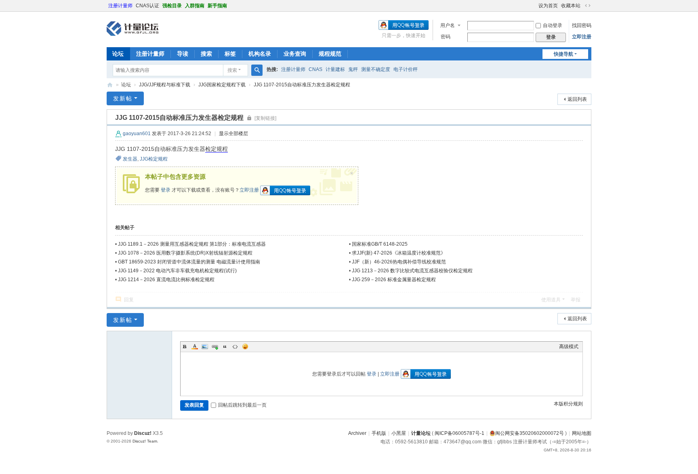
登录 (165, 190)
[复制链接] (265, 118)
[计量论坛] (132, 28)
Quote (225, 346)
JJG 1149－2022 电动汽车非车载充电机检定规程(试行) (177, 271)
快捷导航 (563, 54)
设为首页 (548, 5)
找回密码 (581, 25)
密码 (445, 37)
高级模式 (568, 346)
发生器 (130, 159)
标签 (230, 53)
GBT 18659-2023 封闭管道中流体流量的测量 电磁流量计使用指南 (189, 262)
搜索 (206, 53)
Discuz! (142, 433)
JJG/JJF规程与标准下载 (164, 85)
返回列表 (577, 99)
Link (215, 346)
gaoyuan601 (137, 133)
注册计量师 (120, 5)
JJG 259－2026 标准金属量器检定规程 (394, 279)
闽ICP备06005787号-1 (459, 433)
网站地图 (581, 433)
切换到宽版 (587, 5)
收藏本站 (570, 5)
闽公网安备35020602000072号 (529, 433)
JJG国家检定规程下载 (222, 85)
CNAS (315, 69)
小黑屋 (398, 433)
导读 (182, 53)
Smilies (245, 346)
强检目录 (172, 5)
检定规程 (216, 149)
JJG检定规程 (154, 159)
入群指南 (194, 5)
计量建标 (335, 69)
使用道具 (551, 300)
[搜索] (257, 70)
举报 (575, 300)
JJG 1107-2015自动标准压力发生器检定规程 (302, 85)
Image (205, 346)
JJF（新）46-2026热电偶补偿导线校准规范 (399, 262)
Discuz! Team (144, 441)
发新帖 (122, 98)
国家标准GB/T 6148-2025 (380, 244)
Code (235, 346)
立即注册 (581, 37)
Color (195, 346)
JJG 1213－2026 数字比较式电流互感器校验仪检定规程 (412, 271)
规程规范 (330, 53)
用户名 (447, 25)
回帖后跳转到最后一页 (242, 405)
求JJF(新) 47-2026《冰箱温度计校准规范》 (399, 253)
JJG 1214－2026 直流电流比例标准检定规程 (166, 279)
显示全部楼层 (233, 133)
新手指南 (217, 5)
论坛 (118, 53)
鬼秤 (353, 69)
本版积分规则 (568, 404)
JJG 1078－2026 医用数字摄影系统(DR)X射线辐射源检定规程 (185, 253)
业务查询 (295, 53)
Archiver (357, 433)
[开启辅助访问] (535, 5)
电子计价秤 (405, 69)
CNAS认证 (147, 5)
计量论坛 (110, 85)
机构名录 (259, 53)
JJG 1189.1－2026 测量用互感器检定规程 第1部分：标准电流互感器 (192, 244)
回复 (129, 300)
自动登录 (552, 25)
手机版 (379, 433)
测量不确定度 (375, 69)
